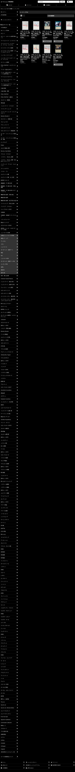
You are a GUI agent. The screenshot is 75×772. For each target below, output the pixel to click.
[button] (65, 5)
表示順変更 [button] (51, 15)
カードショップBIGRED (7, 1)
